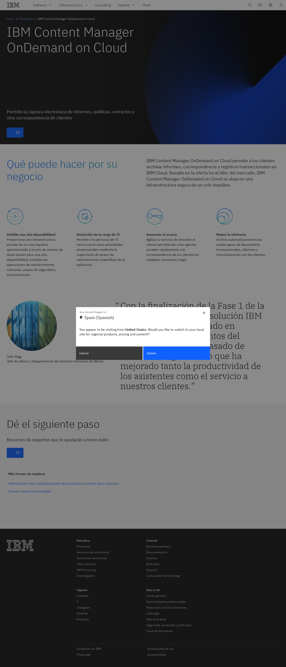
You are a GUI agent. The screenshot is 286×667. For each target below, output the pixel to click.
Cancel (84, 353)
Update (151, 353)
